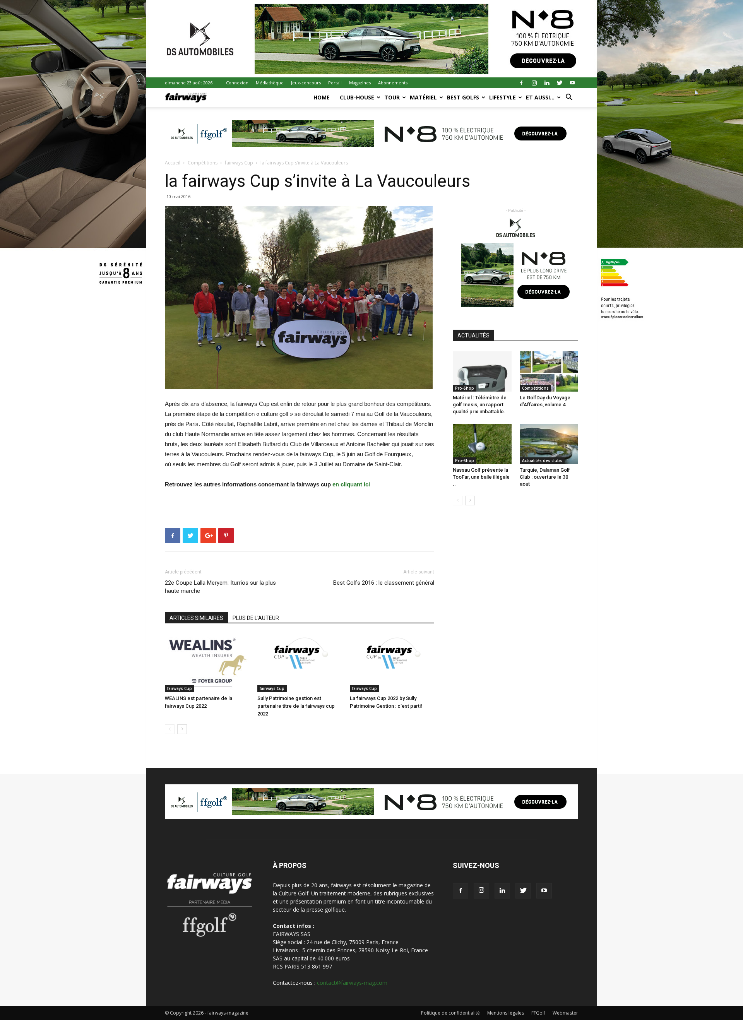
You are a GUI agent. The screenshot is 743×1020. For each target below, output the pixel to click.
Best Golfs (463, 97)
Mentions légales (505, 1013)
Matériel (423, 97)
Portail (335, 83)
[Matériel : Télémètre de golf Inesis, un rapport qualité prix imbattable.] (482, 371)
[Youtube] (572, 82)
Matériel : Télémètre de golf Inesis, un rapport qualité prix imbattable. (480, 404)
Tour (392, 97)
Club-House (357, 97)
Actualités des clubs (542, 460)
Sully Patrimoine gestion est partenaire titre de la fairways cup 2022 (296, 706)
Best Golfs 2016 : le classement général (383, 582)
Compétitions (202, 162)
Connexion (237, 83)
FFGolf (538, 1013)
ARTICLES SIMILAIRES (196, 618)
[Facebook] (521, 82)
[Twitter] (559, 82)
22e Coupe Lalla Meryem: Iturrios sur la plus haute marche (220, 586)
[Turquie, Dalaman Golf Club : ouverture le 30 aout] (549, 444)
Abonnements (392, 83)
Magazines (360, 83)
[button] (569, 98)
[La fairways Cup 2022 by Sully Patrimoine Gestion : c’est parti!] (392, 663)
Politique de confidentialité (450, 1013)
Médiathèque (270, 83)
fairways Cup (239, 162)
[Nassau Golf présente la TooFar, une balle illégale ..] (482, 444)
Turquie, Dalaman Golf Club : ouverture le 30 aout (545, 477)
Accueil (172, 162)
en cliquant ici (351, 484)
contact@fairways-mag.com (352, 982)
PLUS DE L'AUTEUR (256, 618)
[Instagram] (534, 82)
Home (321, 97)
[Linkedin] (547, 82)
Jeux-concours (306, 83)
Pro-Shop (464, 388)
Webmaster (565, 1013)
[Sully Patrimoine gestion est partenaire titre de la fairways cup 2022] (299, 663)
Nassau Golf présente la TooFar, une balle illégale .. (481, 477)
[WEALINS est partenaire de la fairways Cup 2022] (207, 663)
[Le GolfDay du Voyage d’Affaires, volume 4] (549, 371)
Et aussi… (540, 97)
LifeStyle (502, 97)
